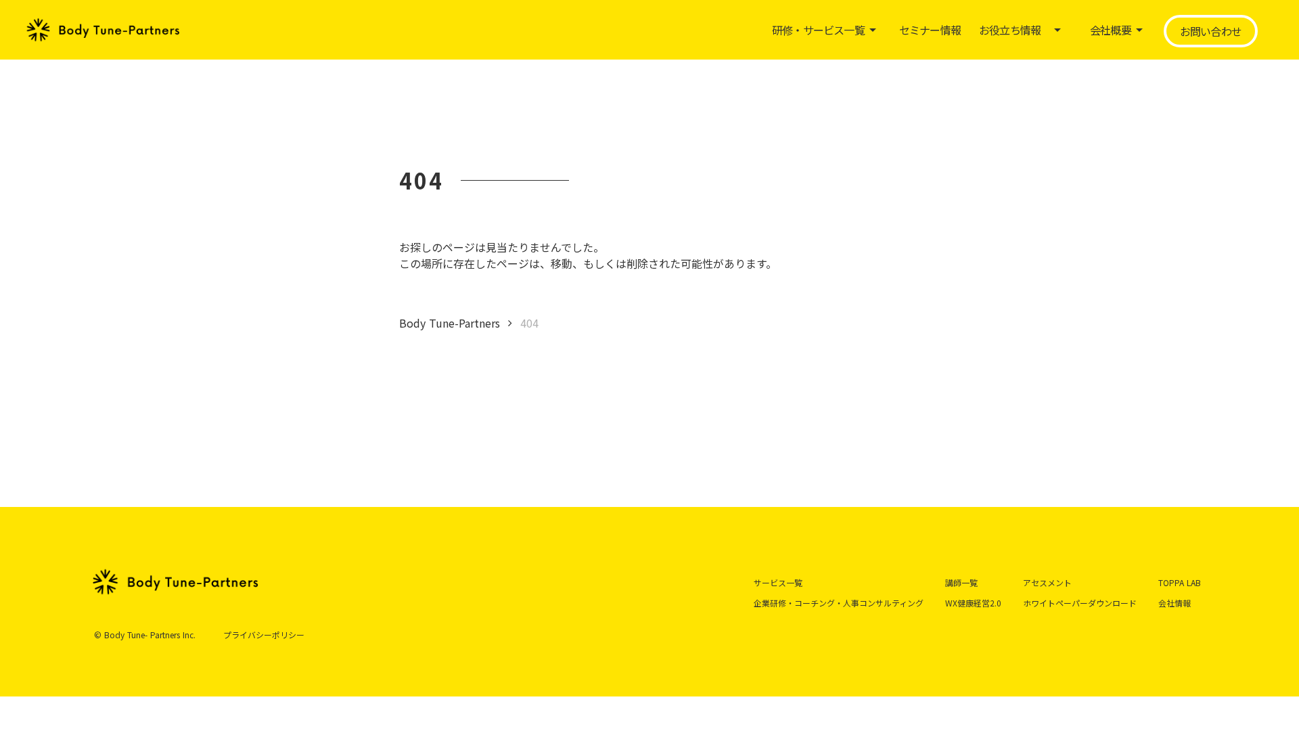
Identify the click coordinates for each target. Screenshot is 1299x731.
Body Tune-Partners (449, 323)
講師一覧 (961, 582)
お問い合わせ (1210, 31)
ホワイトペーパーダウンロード (1080, 602)
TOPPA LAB (1179, 582)
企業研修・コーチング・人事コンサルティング (839, 602)
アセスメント (1047, 582)
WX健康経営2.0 (973, 602)
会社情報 (1174, 602)
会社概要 (1110, 29)
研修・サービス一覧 (818, 29)
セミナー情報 (930, 30)
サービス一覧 (778, 582)
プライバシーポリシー (263, 634)
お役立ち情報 (1010, 29)
